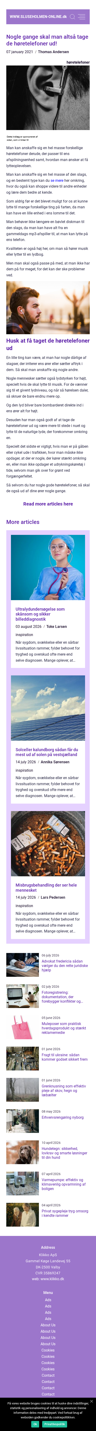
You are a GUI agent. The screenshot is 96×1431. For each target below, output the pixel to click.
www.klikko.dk (52, 1279)
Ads (48, 1300)
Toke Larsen (56, 626)
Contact (48, 1375)
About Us (48, 1325)
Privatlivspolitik (55, 1424)
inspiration (24, 635)
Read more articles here (48, 504)
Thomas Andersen (53, 52)
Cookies (48, 1350)
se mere (57, 180)
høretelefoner (78, 62)
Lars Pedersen (53, 897)
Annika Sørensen (55, 762)
